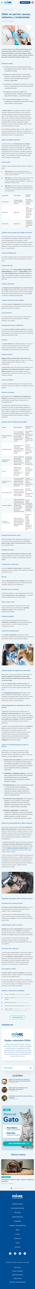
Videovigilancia (17, 1275)
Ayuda (17, 1234)
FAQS (17, 1243)
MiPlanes (17, 1213)
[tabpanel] (17, 1172)
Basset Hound (27, 269)
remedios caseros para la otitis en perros (17, 848)
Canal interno (17, 1271)
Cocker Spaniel (18, 269)
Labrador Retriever (7, 271)
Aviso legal (17, 1278)
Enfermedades (8, 10)
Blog (17, 1230)
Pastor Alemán (24, 271)
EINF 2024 (17, 1267)
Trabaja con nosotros (17, 1226)
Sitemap (17, 1247)
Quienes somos (17, 1204)
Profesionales (17, 1217)
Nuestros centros (17, 1208)
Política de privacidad (17, 1282)
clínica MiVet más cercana (11, 693)
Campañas (17, 1221)
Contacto (17, 1238)
